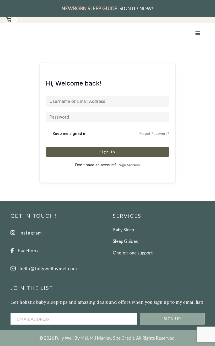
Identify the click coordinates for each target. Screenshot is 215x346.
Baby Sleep (123, 229)
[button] (172, 318)
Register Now (128, 165)
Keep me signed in (70, 133)
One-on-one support (133, 252)
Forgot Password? (154, 133)
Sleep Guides (125, 241)
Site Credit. (124, 338)
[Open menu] (197, 33)
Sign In (107, 152)
